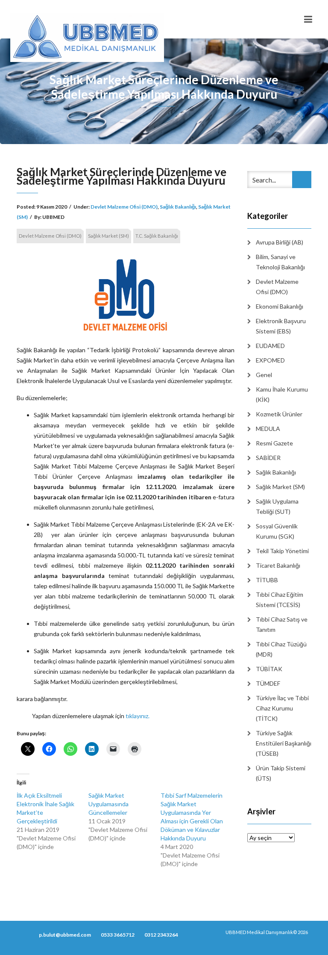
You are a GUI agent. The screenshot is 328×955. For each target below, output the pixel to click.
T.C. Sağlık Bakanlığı (156, 236)
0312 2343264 (161, 934)
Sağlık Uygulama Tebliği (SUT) (277, 506)
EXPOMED (270, 360)
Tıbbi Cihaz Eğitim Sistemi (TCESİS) (279, 599)
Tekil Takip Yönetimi (282, 550)
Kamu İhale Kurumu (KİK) (282, 394)
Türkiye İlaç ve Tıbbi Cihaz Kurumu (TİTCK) (282, 708)
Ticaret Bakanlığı (278, 565)
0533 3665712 (118, 934)
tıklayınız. (137, 715)
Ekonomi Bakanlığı (279, 306)
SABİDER (268, 457)
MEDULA (268, 428)
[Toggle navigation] (308, 19)
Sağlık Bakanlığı (178, 206)
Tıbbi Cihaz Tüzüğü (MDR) (281, 649)
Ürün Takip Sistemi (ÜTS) (280, 773)
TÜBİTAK (269, 668)
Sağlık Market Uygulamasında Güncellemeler (108, 804)
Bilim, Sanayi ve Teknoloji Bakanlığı (280, 262)
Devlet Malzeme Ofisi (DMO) (124, 206)
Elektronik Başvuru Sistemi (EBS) (281, 326)
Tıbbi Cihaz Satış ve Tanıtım (282, 624)
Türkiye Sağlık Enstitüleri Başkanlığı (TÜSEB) (283, 743)
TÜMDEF (268, 683)
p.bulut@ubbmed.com (65, 934)
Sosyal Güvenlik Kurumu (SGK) (277, 531)
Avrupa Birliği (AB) (279, 242)
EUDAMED (270, 345)
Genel (264, 374)
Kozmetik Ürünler (279, 414)
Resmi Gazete (274, 443)
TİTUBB (267, 580)
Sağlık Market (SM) (108, 236)
